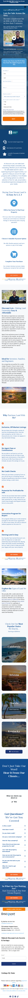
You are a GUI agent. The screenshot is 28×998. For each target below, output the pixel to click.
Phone (5, 87)
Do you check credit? (8, 833)
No (5, 104)
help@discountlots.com (7, 923)
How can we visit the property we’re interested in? (11, 856)
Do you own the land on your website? (11, 861)
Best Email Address (7, 81)
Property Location (7, 94)
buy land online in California (10, 599)
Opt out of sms (7, 107)
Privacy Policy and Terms (8, 109)
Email (3, 955)
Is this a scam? (6, 826)
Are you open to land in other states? (11, 99)
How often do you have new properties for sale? (11, 845)
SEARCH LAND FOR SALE (14, 909)
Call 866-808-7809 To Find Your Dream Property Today (14, 1)
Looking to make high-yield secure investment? (12, 933)
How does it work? (8, 829)
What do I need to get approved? (9, 867)
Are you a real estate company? (12, 837)
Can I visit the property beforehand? (9, 850)
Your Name (6, 70)
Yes (5, 101)
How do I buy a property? (10, 840)
